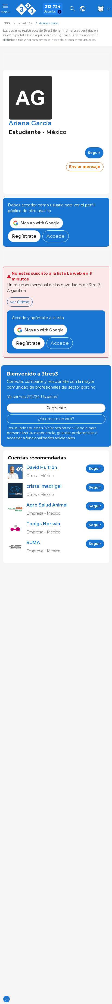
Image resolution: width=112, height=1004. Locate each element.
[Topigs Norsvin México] (17, 528)
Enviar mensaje (84, 166)
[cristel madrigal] (17, 490)
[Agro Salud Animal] (17, 509)
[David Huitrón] (17, 471)
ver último (19, 302)
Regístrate (24, 236)
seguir (94, 153)
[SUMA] (17, 546)
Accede (55, 236)
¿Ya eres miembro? (56, 418)
